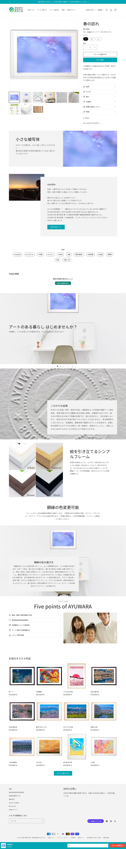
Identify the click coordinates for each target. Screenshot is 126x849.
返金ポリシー (51, 837)
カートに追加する (117, 845)
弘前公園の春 (95, 692)
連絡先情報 (106, 837)
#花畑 (100, 254)
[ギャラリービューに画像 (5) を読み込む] (61, 97)
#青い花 (67, 260)
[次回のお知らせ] (116, 2)
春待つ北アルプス (41, 727)
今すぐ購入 (100, 60)
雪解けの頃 (94, 727)
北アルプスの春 (68, 727)
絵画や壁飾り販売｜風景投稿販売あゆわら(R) (33, 837)
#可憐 (40, 254)
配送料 (89, 32)
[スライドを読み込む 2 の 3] (60, 366)
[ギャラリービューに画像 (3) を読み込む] (38, 97)
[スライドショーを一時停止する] (73, 366)
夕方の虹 (38, 762)
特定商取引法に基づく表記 (94, 837)
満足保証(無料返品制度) (16, 792)
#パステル (29, 254)
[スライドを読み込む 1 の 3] (57, 366)
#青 (57, 260)
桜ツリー (11, 692)
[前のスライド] (53, 366)
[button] (107, 10)
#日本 (60, 254)
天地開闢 (38, 692)
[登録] (42, 821)
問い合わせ (12, 806)
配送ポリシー (81, 837)
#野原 (110, 254)
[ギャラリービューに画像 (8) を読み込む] (26, 109)
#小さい (50, 254)
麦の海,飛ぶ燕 (67, 762)
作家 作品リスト (56, 227)
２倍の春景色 (13, 762)
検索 (10, 789)
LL (98, 39)
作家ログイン (13, 810)
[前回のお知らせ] (9, 2)
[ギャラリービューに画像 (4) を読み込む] (50, 97)
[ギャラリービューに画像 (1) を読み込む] (14, 97)
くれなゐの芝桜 (68, 692)
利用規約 (73, 837)
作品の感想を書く (63, 283)
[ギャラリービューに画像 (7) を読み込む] (14, 109)
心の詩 (93, 762)
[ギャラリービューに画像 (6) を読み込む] (73, 97)
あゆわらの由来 (14, 803)
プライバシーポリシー (63, 837)
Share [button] (87, 118)
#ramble (17, 254)
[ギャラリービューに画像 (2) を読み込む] (26, 97)
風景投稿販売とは (14, 796)
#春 (69, 254)
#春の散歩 (79, 254)
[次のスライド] (68, 366)
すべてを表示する (63, 773)
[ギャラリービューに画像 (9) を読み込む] (38, 109)
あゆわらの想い (69, 788)
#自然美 (90, 254)
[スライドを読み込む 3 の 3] (63, 366)
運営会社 (12, 799)
